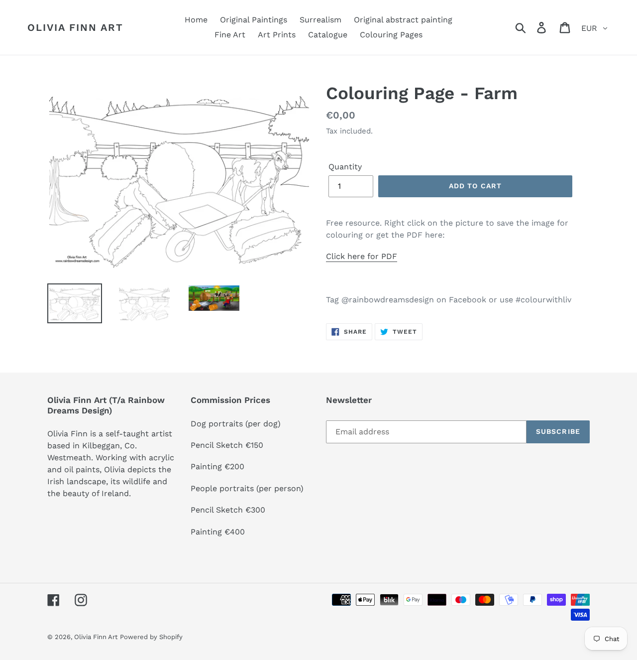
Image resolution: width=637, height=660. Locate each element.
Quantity (345, 166)
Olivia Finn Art (75, 27)
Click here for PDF (361, 256)
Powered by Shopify (151, 637)
